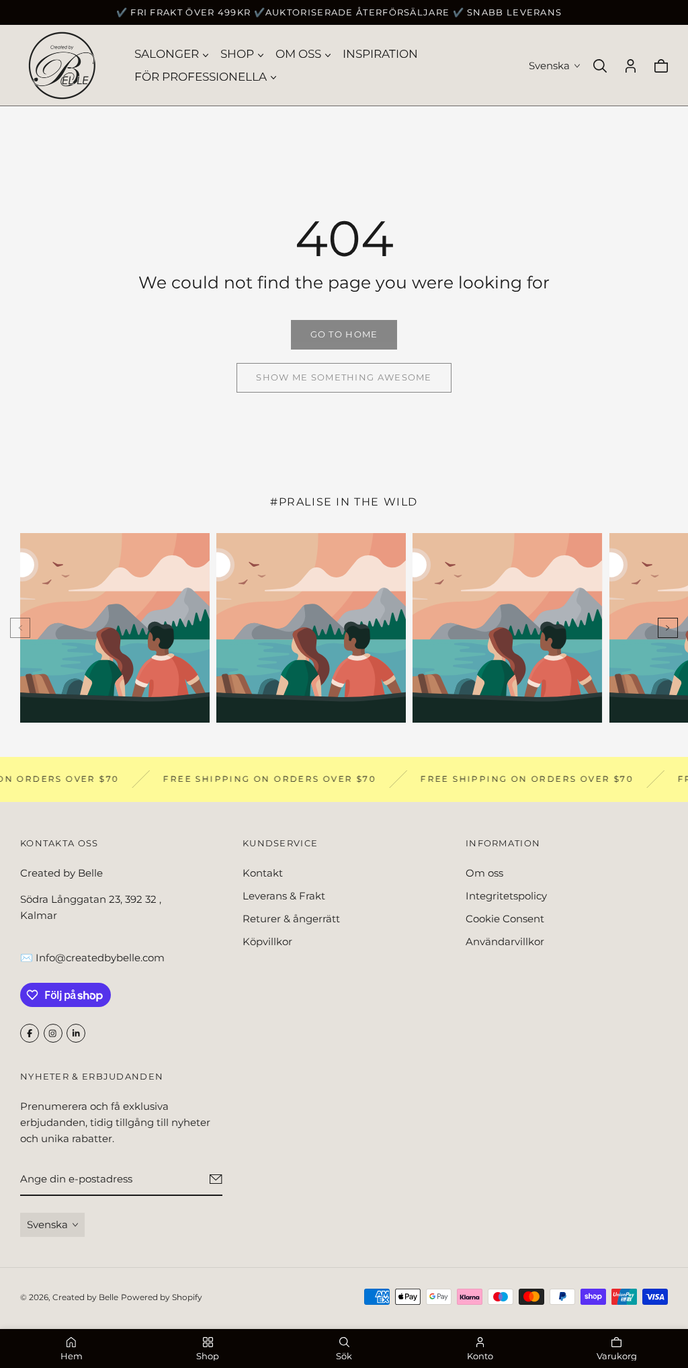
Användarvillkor (505, 941)
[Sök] (600, 66)
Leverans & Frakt (284, 895)
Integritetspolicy (506, 895)
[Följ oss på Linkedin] (76, 1033)
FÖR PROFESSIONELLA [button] (200, 76)
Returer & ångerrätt (291, 918)
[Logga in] (631, 66)
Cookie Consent (505, 918)
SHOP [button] (237, 54)
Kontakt (263, 873)
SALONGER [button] (166, 54)
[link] (344, 335)
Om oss (484, 873)
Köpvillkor (267, 941)
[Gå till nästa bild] (668, 628)
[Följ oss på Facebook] (29, 1033)
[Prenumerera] (216, 1179)
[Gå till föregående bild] (20, 628)
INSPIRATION (380, 54)
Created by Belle (85, 1297)
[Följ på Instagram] (53, 1033)
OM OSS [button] (298, 54)
